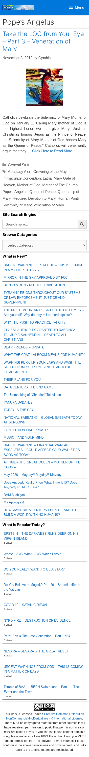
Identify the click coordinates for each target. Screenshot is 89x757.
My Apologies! (14, 502)
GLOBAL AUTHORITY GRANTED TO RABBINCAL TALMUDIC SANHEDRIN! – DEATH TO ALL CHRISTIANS (40, 334)
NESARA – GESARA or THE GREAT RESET (36, 651)
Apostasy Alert (19, 171)
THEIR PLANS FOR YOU (22, 379)
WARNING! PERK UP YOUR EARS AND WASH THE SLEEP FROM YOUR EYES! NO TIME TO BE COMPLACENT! (42, 367)
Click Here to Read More (52, 151)
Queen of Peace (42, 191)
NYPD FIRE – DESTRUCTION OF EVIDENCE (37, 620)
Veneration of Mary (49, 205)
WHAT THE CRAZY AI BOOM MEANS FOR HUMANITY (44, 355)
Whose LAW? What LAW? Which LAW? (32, 554)
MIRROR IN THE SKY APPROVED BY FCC (35, 277)
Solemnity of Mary (17, 205)
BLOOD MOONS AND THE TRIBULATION (34, 285)
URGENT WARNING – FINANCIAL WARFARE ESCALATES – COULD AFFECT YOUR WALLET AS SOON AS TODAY (42, 450)
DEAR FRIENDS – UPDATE (24, 347)
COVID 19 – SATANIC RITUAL (26, 605)
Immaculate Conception (21, 178)
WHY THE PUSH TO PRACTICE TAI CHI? (34, 322)
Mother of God (28, 185)
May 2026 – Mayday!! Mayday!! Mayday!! (34, 475)
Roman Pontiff (69, 198)
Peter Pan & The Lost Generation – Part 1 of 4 (37, 636)
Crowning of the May (50, 171)
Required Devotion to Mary (34, 198)
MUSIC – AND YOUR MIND (24, 437)
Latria (47, 178)
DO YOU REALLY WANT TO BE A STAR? (34, 569)
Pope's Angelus (14, 191)
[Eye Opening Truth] (18, 7)
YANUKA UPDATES (18, 402)
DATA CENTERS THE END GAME (29, 387)
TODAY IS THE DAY (19, 410)
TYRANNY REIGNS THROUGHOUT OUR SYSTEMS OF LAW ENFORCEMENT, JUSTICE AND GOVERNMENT (42, 297)
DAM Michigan (14, 495)
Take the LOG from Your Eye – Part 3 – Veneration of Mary (43, 41)
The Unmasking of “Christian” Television (32, 395)
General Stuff (18, 165)
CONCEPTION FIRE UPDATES (26, 430)
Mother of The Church (60, 185)
